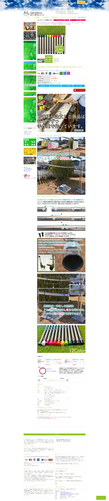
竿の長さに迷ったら (28, 109)
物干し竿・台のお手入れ (28, 169)
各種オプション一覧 (28, 94)
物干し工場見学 (27, 117)
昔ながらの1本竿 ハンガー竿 (29, 48)
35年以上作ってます (28, 104)
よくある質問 (26, 113)
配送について (26, 167)
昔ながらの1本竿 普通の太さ (29, 44)
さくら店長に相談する (27, 168)
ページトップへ (101, 497)
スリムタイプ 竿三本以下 (29, 66)
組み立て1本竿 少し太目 (28, 50)
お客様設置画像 (27, 102)
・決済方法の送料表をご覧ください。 (63, 439)
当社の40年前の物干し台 (28, 106)
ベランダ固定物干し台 (28, 68)
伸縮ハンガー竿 (27, 59)
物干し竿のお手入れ (28, 119)
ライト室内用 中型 (27, 89)
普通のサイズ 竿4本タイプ (29, 64)
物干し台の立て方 (27, 170)
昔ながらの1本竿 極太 (28, 46)
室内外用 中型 (26, 78)
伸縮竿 (25, 54)
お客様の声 (26, 111)
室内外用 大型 (26, 80)
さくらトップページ (27, 171)
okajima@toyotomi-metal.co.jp (73, 13)
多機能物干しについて (28, 100)
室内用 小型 (26, 76)
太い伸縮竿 (26, 56)
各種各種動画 (26, 121)
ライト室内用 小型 (27, 87)
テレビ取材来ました (28, 115)
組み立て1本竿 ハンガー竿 (29, 52)
